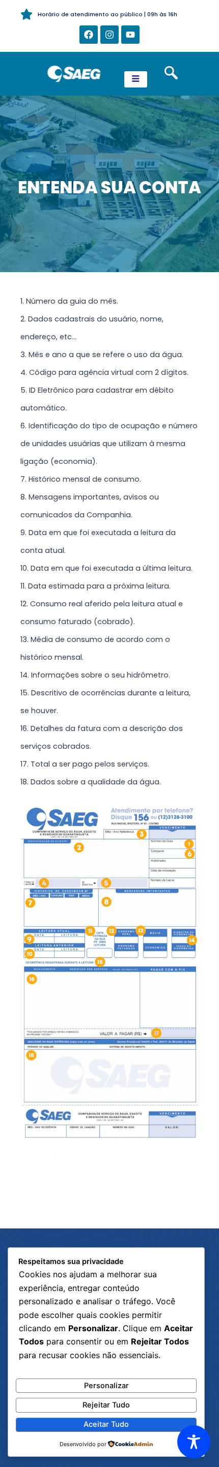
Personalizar (106, 1385)
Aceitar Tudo (106, 1424)
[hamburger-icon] (135, 79)
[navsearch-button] (171, 74)
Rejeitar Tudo (106, 1405)
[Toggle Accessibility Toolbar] (193, 1441)
